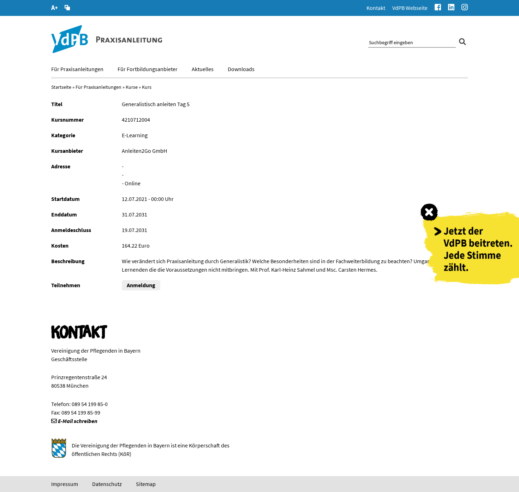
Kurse (132, 87)
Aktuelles (203, 69)
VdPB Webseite (410, 7)
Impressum (64, 483)
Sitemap (146, 483)
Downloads (241, 69)
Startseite (61, 87)
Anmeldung (141, 285)
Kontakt (375, 7)
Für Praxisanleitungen (77, 69)
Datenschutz (107, 483)
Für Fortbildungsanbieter (148, 69)
